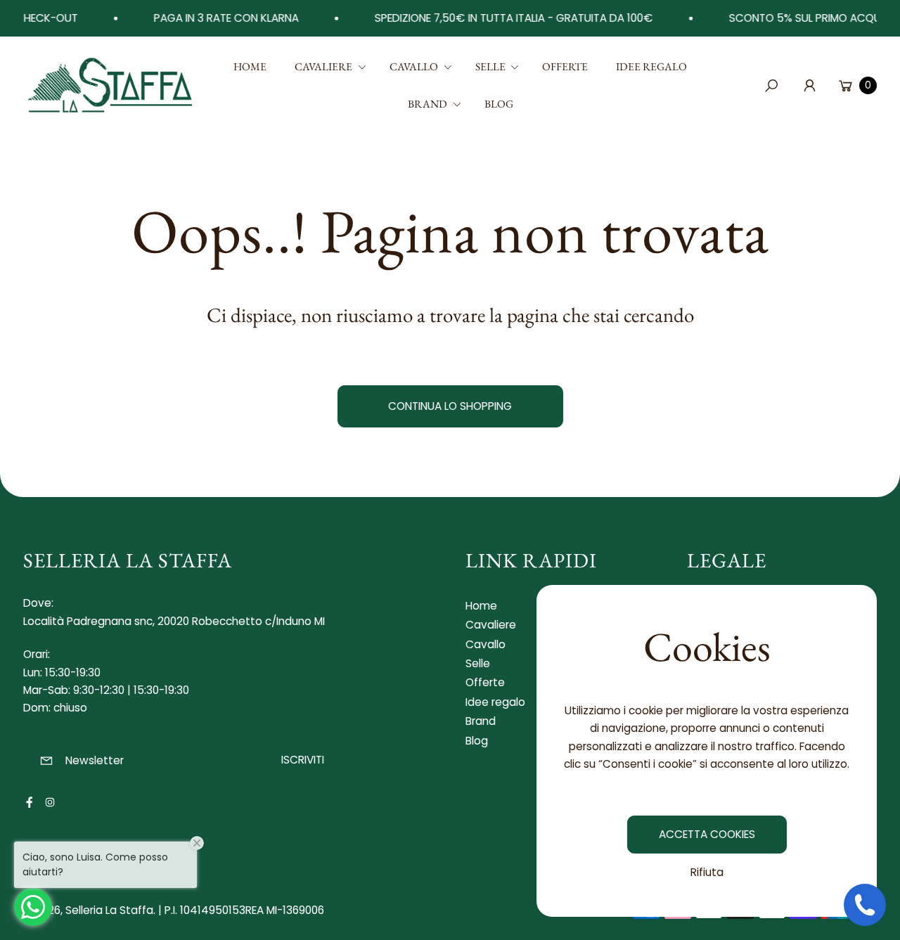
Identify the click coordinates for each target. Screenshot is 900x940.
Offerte (485, 682)
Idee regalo (495, 702)
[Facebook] (29, 802)
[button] (328, 67)
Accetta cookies (707, 834)
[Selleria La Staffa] (111, 86)
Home (481, 605)
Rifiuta (707, 872)
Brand (480, 721)
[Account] (809, 85)
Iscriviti (302, 759)
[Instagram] (50, 802)
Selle (477, 663)
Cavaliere (490, 624)
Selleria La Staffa (109, 910)
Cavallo (485, 644)
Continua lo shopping (450, 406)
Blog (476, 740)
